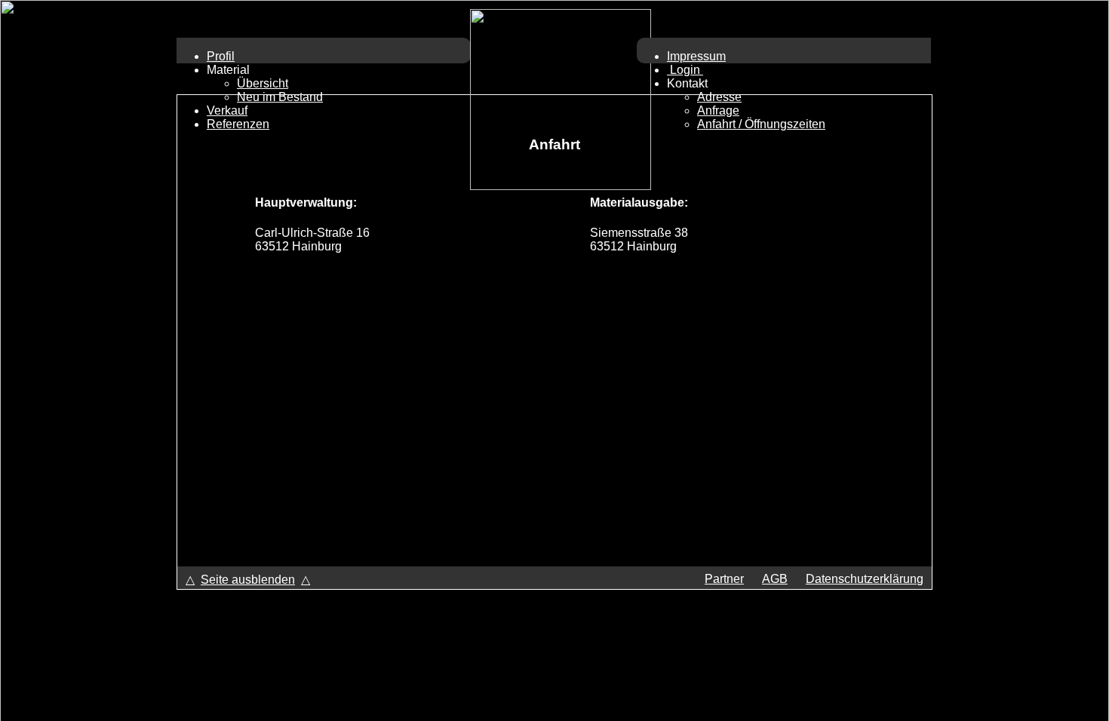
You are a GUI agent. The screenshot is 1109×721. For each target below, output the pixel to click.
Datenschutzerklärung (864, 578)
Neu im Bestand (280, 97)
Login (685, 69)
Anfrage (718, 110)
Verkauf (227, 110)
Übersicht (262, 83)
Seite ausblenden (248, 579)
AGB (775, 578)
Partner (724, 578)
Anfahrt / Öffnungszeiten (761, 124)
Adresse (719, 97)
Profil (221, 56)
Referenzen (238, 124)
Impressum (696, 56)
